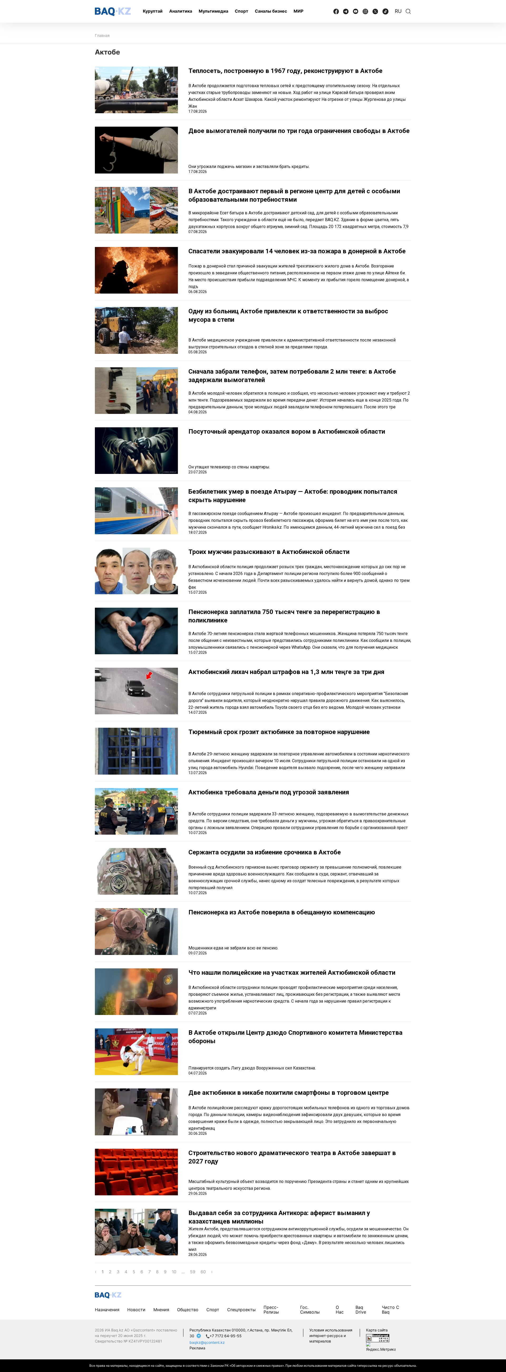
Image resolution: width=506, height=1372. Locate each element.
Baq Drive (361, 1309)
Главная (102, 35)
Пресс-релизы (271, 1309)
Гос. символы (310, 1309)
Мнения (161, 1309)
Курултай (153, 11)
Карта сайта (377, 1330)
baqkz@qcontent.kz (207, 1342)
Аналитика (180, 11)
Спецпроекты (241, 1309)
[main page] (113, 11)
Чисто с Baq (390, 1309)
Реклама (197, 1348)
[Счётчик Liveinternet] (377, 1338)
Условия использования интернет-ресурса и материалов (330, 1335)
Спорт (241, 11)
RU (398, 11)
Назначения (107, 1309)
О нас (340, 1309)
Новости (136, 1309)
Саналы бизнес (271, 11)
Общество (187, 1309)
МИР (298, 11)
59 (192, 1271)
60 (203, 1271)
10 (174, 1271)
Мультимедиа (213, 11)
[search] (408, 11)
